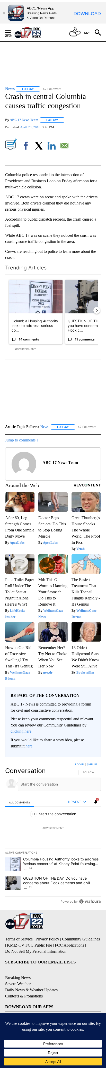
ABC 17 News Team (24, 120)
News (44, 427)
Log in (79, 764)
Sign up (92, 764)
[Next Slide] (96, 310)
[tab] (19, 802)
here (28, 746)
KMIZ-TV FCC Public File (29, 945)
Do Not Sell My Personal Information (35, 951)
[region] (53, 834)
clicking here (21, 731)
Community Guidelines (81, 939)
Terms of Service (19, 939)
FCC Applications (69, 945)
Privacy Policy (47, 939)
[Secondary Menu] (12, 32)
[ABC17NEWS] (33, 32)
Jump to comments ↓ (22, 440)
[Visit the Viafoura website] (90, 901)
